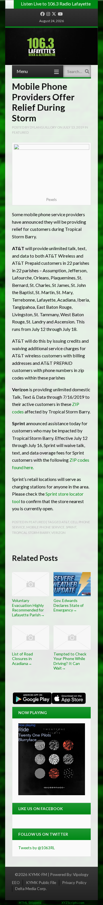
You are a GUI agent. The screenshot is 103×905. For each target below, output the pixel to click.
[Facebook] (42, 14)
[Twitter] (54, 14)
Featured (20, 132)
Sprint (71, 527)
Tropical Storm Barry (31, 532)
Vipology (80, 874)
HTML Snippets (30, 902)
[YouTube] (60, 14)
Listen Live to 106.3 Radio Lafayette (56, 3)
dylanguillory (43, 127)
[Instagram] (48, 14)
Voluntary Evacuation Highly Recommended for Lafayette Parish (28, 607)
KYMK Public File (41, 882)
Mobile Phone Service (45, 527)
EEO (16, 882)
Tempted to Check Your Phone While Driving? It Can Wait (70, 660)
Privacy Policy (74, 882)
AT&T (65, 522)
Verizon (58, 532)
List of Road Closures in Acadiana (22, 658)
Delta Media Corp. (31, 888)
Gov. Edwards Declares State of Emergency (69, 605)
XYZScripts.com (73, 902)
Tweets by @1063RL (36, 847)
